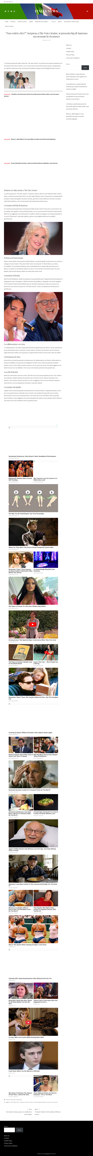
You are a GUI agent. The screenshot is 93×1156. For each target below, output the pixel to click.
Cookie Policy (70, 51)
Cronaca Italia (22, 21)
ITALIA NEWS (46, 11)
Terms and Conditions (72, 58)
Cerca (68, 64)
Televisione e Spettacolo (71, 21)
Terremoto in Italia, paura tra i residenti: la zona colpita (19, 1111)
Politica (13, 21)
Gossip (31, 21)
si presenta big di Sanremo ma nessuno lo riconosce (45, 1102)
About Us (69, 45)
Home (6, 21)
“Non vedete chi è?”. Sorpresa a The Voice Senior (21, 1102)
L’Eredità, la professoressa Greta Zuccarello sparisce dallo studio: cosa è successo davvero (77, 106)
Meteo (60, 21)
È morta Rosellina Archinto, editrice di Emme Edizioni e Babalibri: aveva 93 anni (34, 163)
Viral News (47, 1153)
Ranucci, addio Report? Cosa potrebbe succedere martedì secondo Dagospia (33, 139)
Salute (54, 21)
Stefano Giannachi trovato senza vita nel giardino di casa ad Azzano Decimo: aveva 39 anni (77, 96)
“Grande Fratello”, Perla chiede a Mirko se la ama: (48, 1111)
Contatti (68, 48)
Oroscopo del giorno (41, 21)
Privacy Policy (9, 26)
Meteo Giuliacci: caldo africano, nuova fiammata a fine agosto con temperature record (76, 76)
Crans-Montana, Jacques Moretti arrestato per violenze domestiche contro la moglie (76, 86)
